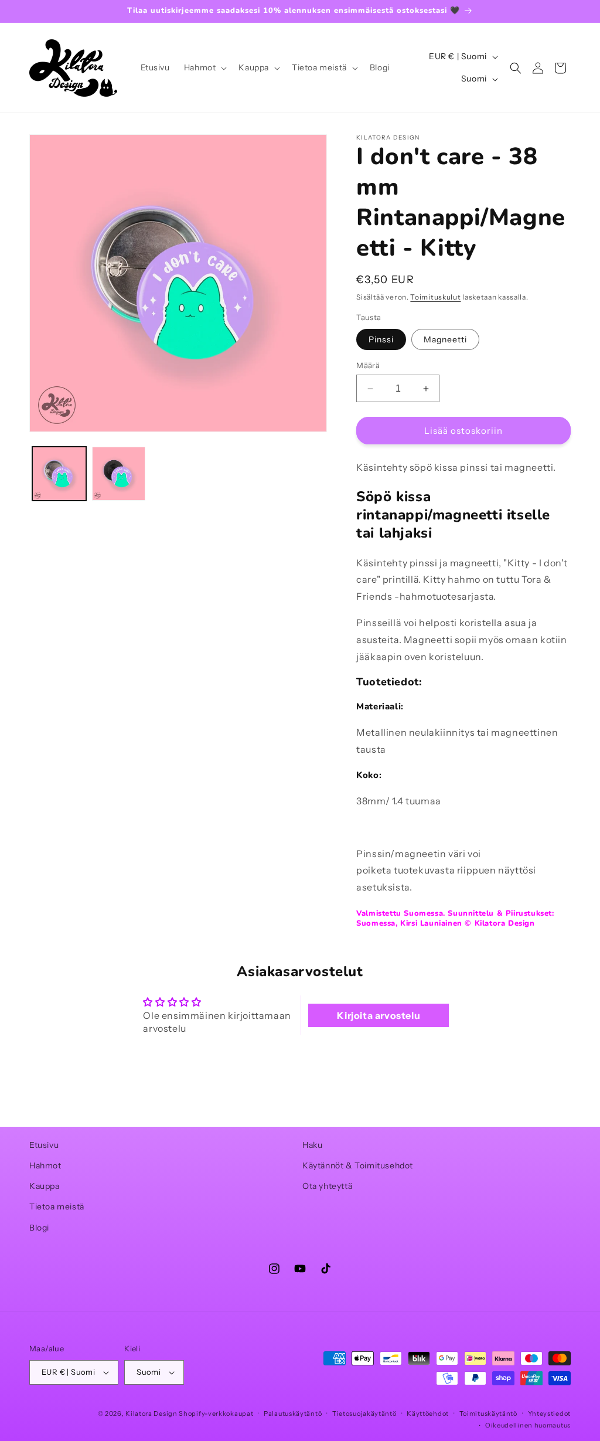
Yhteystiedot (549, 1413)
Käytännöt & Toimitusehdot (357, 1165)
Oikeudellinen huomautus (528, 1425)
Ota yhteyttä (327, 1186)
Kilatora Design (151, 1413)
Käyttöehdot (428, 1413)
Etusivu (44, 1145)
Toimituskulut (435, 297)
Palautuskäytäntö (293, 1413)
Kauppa (44, 1186)
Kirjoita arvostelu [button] (378, 1015)
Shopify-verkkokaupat (216, 1413)
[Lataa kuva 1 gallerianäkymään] (59, 474)
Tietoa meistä (56, 1206)
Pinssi (381, 339)
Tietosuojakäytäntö (364, 1413)
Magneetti (445, 339)
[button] (204, 67)
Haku (312, 1145)
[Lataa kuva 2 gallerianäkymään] (119, 474)
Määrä (368, 365)
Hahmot (45, 1165)
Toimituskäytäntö (488, 1413)
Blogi (39, 1227)
